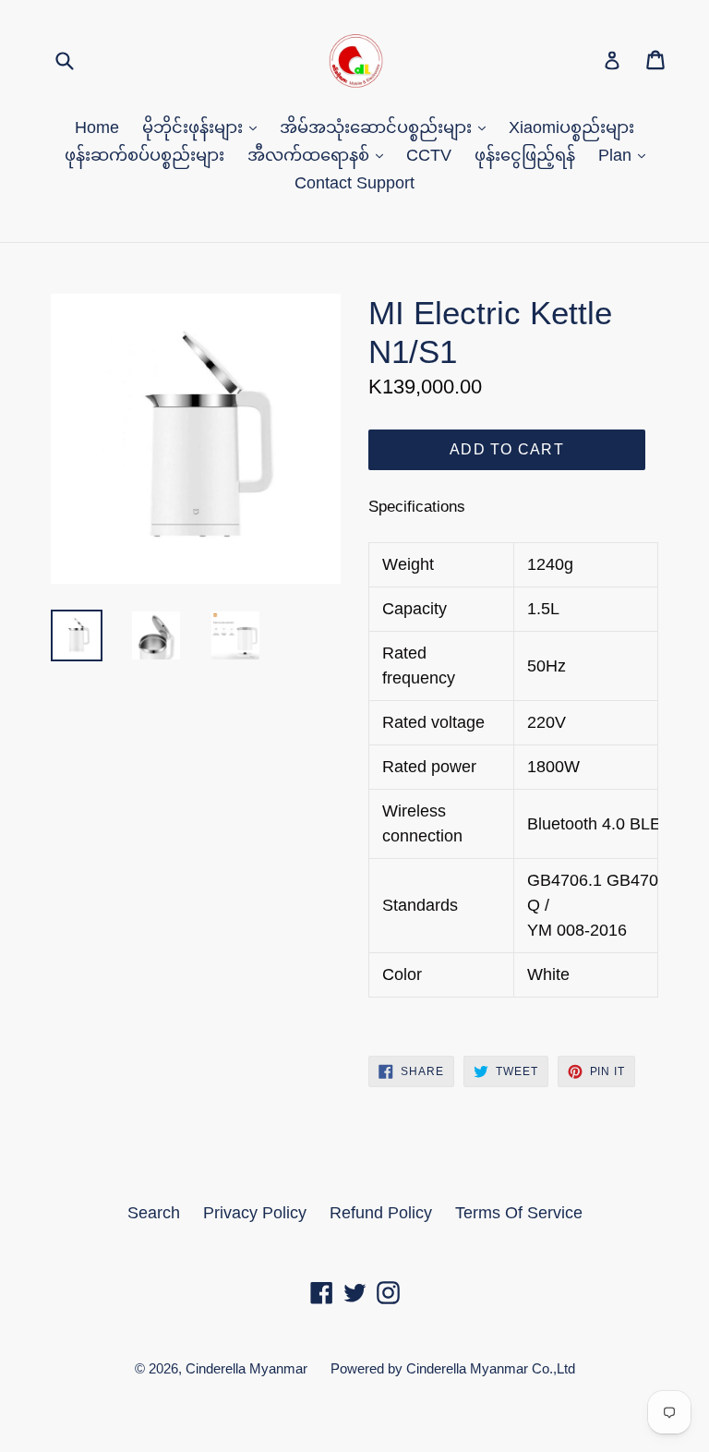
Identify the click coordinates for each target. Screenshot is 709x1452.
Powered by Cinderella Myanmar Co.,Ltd (452, 1368)
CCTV (428, 155)
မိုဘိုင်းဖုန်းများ (194, 127)
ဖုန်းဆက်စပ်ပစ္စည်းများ (144, 155)
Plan (617, 155)
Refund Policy (381, 1213)
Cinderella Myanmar (246, 1368)
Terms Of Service (519, 1213)
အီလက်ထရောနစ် (310, 155)
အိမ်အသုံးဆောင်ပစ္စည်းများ (378, 127)
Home (97, 127)
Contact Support (354, 183)
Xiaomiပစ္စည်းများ (571, 127)
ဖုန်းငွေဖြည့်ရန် (525, 155)
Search (153, 1213)
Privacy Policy (254, 1213)
